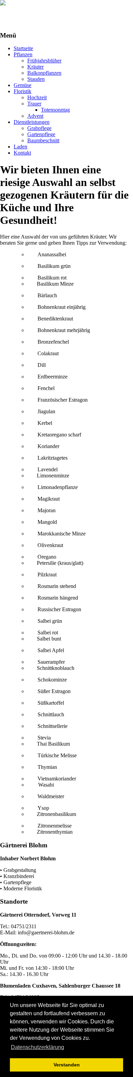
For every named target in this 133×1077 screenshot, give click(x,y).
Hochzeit (37, 97)
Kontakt (22, 153)
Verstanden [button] (67, 1064)
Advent (35, 116)
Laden (20, 146)
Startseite (23, 48)
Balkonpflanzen (44, 73)
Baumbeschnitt (43, 140)
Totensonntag (55, 110)
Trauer (34, 103)
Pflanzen (23, 54)
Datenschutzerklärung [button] (37, 1047)
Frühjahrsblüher (44, 60)
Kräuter (35, 67)
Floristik (22, 91)
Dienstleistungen (31, 122)
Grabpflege (39, 128)
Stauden (36, 79)
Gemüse (22, 85)
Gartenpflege (41, 134)
